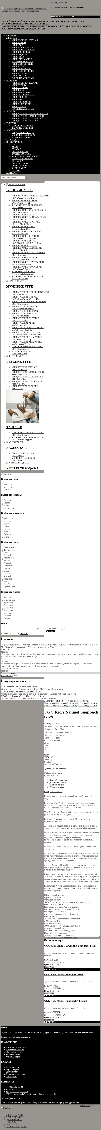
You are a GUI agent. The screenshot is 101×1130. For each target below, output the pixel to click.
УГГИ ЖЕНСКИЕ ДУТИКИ (26, 242)
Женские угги (12, 1067)
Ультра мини (9, 508)
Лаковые (7, 529)
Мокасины (8, 610)
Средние (7, 503)
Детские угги (12, 1072)
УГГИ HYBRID (19, 42)
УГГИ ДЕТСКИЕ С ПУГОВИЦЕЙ (27, 118)
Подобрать (50, 631)
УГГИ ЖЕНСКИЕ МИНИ (23, 227)
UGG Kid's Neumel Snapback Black (62, 938)
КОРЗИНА (85, 1105)
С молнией (9, 605)
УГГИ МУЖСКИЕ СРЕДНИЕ (25, 319)
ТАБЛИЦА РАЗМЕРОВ (22, 159)
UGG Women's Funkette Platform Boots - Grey (21, 691)
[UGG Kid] (49, 703)
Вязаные (7, 534)
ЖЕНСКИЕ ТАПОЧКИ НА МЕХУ (27, 438)
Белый (6, 571)
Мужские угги (12, 1069)
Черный (7, 555)
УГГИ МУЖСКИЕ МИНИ (24, 324)
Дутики (7, 618)
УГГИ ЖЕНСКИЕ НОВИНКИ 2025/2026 (30, 197)
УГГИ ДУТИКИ (19, 66)
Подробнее (49, 967)
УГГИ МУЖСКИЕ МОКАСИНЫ (27, 343)
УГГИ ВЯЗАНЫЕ (20, 73)
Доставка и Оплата (14, 1052)
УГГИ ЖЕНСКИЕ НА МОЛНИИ (27, 249)
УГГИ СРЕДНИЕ (19, 54)
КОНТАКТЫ (12, 173)
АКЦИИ (15, 147)
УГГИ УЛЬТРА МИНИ (22, 59)
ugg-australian (12, 1089)
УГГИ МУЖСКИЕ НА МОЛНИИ (27, 338)
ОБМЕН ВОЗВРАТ (20, 166)
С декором (8, 537)
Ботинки (7, 613)
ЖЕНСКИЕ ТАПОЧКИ (22, 128)
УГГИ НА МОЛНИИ (21, 69)
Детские (7, 489)
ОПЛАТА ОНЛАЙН (21, 163)
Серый (7, 573)
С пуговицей (9, 600)
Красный (8, 579)
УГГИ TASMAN (19, 76)
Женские (8, 484)
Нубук (6, 526)
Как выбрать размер (58, 780)
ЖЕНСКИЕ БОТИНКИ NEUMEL (27, 206)
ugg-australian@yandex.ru (17, 1092)
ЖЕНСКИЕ (11, 38)
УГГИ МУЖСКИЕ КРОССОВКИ (27, 333)
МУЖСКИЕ (11, 80)
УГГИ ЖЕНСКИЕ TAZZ (23, 215)
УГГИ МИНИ (18, 57)
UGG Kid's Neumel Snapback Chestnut (65, 1000)
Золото (7, 581)
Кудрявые (8, 524)
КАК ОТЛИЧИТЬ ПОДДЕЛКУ (26, 156)
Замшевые (8, 518)
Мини (6, 505)
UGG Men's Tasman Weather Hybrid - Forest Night (22, 696)
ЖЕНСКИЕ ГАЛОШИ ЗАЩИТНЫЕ (28, 277)
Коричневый (9, 558)
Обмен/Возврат (13, 1057)
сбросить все (6, 474)
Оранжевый (9, 547)
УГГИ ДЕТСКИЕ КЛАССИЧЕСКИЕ (28, 116)
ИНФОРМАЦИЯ (14, 142)
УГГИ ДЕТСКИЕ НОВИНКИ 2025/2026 (30, 114)
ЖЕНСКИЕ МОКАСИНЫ (23, 272)
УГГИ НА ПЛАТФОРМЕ (23, 50)
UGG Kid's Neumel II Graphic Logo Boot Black (70, 945)
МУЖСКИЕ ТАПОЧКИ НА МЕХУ (28, 433)
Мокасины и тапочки (16, 1074)
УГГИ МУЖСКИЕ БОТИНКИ (25, 307)
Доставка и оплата (57, 782)
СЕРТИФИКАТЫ (20, 151)
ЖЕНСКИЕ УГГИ (14, 1115)
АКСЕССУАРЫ (13, 130)
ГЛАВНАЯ (11, 35)
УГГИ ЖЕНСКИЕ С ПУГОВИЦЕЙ (28, 263)
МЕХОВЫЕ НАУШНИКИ (24, 135)
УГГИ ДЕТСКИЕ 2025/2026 (24, 368)
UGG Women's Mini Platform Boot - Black (19, 687)
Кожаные (8, 521)
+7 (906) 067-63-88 (59, 2)
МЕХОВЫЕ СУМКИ (21, 137)
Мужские (8, 487)
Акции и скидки (56, 785)
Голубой (7, 552)
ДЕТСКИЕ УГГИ (52, 701)
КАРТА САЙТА (19, 168)
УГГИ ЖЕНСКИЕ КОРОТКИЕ (26, 223)
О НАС (15, 144)
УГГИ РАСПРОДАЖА (16, 1127)
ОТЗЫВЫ (16, 149)
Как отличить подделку (16, 1047)
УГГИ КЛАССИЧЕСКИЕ (23, 47)
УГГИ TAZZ (17, 45)
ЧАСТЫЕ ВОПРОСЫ (21, 154)
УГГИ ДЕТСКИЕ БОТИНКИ (25, 121)
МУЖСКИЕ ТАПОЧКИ (22, 125)
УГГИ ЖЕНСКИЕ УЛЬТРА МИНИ (27, 232)
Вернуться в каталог (53, 791)
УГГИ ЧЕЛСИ (18, 90)
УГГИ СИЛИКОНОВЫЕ (23, 71)
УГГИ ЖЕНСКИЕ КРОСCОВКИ (27, 268)
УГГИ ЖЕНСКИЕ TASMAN (24, 245)
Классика (8, 597)
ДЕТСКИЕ (11, 111)
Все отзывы (6, 675)
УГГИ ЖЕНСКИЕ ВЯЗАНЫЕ (25, 258)
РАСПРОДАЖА (13, 140)
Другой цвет (9, 587)
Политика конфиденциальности (15, 1037)
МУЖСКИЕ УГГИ (14, 1117)
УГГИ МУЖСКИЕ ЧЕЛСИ (24, 314)
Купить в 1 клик (51, 775)
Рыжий (7, 560)
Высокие (8, 500)
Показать (24, 633)
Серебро (7, 584)
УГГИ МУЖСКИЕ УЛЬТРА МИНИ (28, 328)
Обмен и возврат (57, 787)
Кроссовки (8, 602)
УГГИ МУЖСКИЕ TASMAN (25, 311)
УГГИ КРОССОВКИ (21, 52)
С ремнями (9, 608)
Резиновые (8, 531)
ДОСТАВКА (17, 161)
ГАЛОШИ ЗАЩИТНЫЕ (23, 78)
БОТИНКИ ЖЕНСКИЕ (22, 61)
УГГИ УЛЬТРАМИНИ (22, 102)
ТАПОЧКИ (11, 123)
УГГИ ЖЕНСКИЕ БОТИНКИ (26, 237)
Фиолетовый (9, 550)
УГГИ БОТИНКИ (20, 87)
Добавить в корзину (53, 773)
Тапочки (7, 616)
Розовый (7, 563)
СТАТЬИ (16, 170)
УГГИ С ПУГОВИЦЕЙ (22, 64)
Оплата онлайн (13, 1054)
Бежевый (8, 566)
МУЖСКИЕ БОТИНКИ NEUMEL (27, 347)
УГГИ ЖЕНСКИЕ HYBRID (24, 201)
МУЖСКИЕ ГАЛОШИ (22, 352)
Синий (7, 568)
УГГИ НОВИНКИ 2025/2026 (25, 40)
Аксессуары (11, 1076)
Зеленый (7, 576)
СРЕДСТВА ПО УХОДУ (23, 132)
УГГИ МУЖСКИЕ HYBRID (27, 298)
